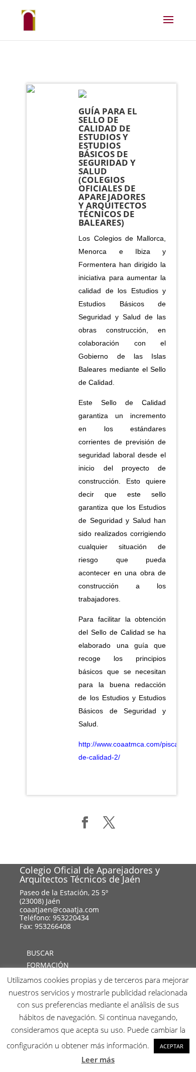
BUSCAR (40, 953)
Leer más (98, 1059)
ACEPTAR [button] (171, 1046)
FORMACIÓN (48, 965)
